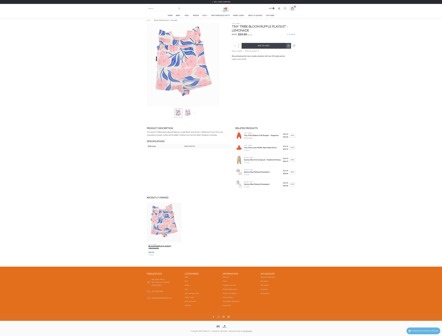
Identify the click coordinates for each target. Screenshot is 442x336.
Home (170, 15)
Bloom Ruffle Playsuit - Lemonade (165, 20)
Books (196, 15)
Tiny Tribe (236, 23)
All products (265, 293)
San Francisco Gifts (220, 15)
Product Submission (230, 289)
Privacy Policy (228, 297)
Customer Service (229, 285)
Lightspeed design (235, 331)
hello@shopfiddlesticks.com (162, 298)
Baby (178, 15)
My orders (264, 281)
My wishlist (265, 285)
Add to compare (237, 51)
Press (225, 281)
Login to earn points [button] (239, 59)
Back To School (255, 15)
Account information (268, 277)
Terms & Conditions (230, 293)
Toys (204, 15)
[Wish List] (285, 8)
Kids (186, 15)
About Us (226, 277)
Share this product (251, 51)
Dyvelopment (247, 331)
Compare (264, 289)
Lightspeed (223, 331)
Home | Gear (238, 15)
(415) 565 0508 (157, 291)
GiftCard (270, 15)
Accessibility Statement (231, 301)
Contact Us (227, 305)
